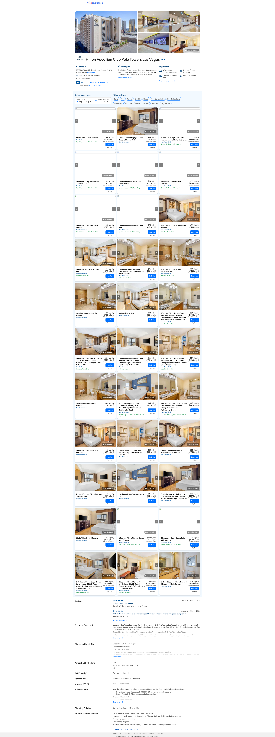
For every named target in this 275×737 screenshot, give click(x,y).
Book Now (110, 144)
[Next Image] (114, 121)
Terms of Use (117, 734)
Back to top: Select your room (126, 729)
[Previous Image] (76, 121)
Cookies (160, 734)
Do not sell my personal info (143, 734)
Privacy (127, 734)
